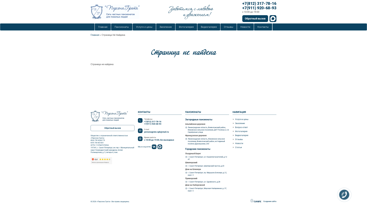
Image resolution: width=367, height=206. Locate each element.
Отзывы (239, 139)
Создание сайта (269, 201)
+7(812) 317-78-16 (259, 3)
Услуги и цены (241, 119)
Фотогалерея (241, 131)
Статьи (238, 147)
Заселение (240, 123)
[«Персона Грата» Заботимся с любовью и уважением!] (115, 12)
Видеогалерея (241, 135)
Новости (239, 143)
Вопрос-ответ (241, 127)
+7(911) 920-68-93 (259, 8)
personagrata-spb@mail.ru (156, 132)
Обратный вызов (255, 18)
